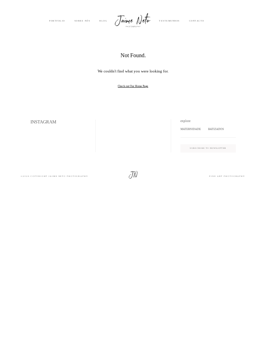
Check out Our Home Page (133, 86)
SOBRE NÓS (82, 21)
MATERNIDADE (190, 129)
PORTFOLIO (57, 21)
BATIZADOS (216, 129)
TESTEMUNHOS (169, 21)
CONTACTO (196, 21)
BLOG (103, 21)
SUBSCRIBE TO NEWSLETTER (208, 148)
